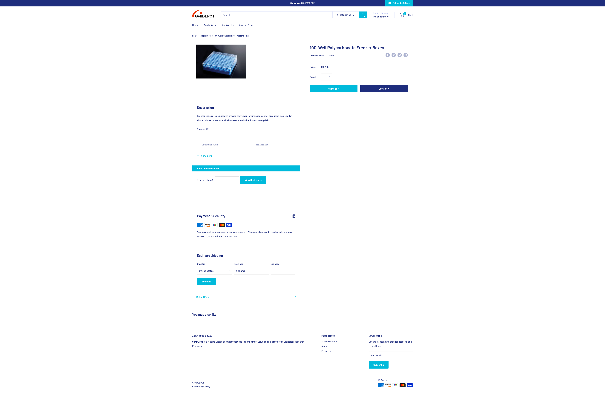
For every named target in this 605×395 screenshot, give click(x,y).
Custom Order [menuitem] (246, 25)
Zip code (275, 263)
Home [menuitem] (195, 25)
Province (238, 263)
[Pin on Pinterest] (394, 54)
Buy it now (384, 88)
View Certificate (253, 180)
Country (201, 263)
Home (194, 35)
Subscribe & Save (401, 3)
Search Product (329, 341)
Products (326, 351)
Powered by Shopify (201, 386)
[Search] (363, 14)
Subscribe (378, 364)
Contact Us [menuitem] (228, 25)
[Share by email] (405, 54)
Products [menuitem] (208, 25)
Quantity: (314, 77)
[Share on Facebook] (388, 54)
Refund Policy (203, 297)
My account (380, 16)
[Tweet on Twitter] (400, 54)
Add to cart (333, 88)
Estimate (206, 281)
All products (206, 35)
